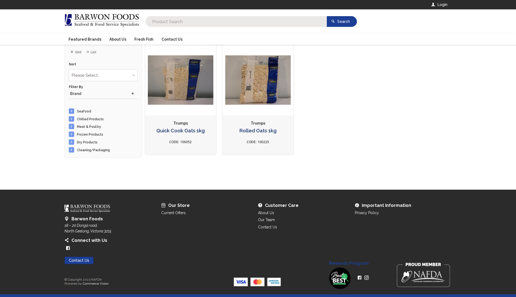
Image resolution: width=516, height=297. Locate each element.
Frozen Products (90, 134)
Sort (72, 64)
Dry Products (87, 142)
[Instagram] (366, 277)
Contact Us (79, 260)
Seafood (84, 111)
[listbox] (103, 75)
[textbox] (236, 21)
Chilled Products (90, 119)
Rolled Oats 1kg (258, 130)
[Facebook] (67, 248)
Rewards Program (349, 263)
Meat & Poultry (89, 127)
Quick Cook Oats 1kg (180, 130)
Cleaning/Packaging (93, 150)
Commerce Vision (96, 283)
